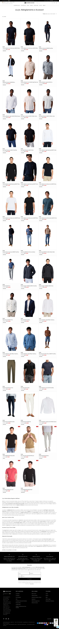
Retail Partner (24, 624)
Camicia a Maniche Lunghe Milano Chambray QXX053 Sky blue (10, 353)
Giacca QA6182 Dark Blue (25, 319)
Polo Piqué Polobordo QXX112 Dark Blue (10, 150)
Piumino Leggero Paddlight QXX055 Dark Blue (29, 285)
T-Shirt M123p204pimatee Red (8, 489)
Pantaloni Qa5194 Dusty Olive (8, 387)
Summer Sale (23, 5)
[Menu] (57, 619)
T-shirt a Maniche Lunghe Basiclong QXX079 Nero (11, 184)
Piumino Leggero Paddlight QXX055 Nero (46, 285)
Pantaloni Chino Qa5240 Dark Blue (9, 421)
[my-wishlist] (54, 2)
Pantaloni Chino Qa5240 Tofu (26, 421)
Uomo (13, 2)
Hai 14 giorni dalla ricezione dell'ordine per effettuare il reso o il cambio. (23, 559)
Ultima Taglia (48, 599)
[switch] (56, 625)
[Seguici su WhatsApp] (8, 618)
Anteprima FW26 (17, 5)
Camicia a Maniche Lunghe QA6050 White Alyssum (11, 116)
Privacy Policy (32, 583)
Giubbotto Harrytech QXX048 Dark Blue (46, 48)
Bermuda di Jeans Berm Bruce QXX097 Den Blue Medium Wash (47, 353)
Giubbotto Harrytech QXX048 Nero (9, 82)
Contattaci (18, 593)
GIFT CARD (3, 3)
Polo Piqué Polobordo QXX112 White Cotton (47, 116)
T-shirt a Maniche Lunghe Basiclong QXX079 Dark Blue (29, 184)
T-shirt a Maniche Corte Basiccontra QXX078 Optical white (12, 218)
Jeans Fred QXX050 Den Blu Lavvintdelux (28, 251)
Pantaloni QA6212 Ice (6, 285)
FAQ (16, 599)
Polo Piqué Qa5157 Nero (25, 387)
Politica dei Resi (34, 595)
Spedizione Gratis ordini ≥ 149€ (29, 0)
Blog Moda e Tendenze (50, 600)
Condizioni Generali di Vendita (21, 600)
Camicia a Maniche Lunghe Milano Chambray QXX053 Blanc (46, 319)
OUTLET (40, 5)
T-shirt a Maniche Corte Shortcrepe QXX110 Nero (29, 48)
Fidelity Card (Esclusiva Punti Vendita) (21, 607)
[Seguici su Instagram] (6, 618)
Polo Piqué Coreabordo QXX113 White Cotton (29, 116)
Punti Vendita (18, 597)
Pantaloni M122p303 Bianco (44, 455)
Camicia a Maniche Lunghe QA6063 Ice (45, 82)
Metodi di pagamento (36, 600)
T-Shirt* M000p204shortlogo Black (9, 455)
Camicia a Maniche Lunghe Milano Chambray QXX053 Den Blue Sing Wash (28, 353)
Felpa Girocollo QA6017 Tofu (8, 319)
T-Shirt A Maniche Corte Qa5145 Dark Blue (46, 387)
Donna (11, 2)
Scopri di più (55, 0)
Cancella (49, 2)
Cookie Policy (18, 604)
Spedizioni (33, 599)
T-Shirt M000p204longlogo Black (26, 489)
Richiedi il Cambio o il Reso (36, 597)
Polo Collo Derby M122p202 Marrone (27, 455)
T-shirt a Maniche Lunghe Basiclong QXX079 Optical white (48, 150)
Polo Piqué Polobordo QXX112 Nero (27, 150)
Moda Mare (36, 5)
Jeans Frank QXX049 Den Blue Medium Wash (47, 251)
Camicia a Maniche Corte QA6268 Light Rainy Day (29, 82)
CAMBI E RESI (6, 3)
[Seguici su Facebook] (3, 618)
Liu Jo (4, 46)
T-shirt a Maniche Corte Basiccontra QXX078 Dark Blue (47, 184)
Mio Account (34, 593)
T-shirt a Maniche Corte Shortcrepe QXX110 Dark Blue (11, 48)
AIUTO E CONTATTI (10, 3)
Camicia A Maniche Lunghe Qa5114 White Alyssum (47, 421)
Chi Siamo (17, 595)
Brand (44, 5)
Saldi (46, 597)
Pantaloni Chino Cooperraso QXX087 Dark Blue (11, 251)
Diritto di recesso (35, 602)
